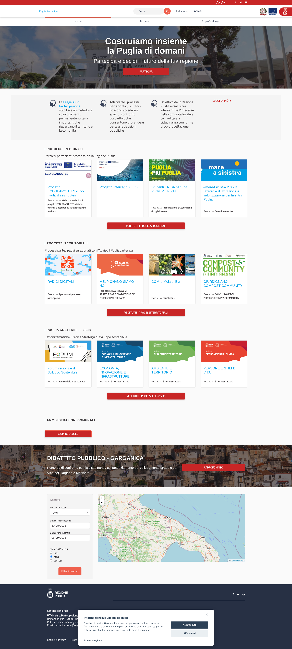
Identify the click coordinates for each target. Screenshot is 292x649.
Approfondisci (213, 467)
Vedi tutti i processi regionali (146, 226)
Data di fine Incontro (60, 532)
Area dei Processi (58, 507)
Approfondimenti (211, 21)
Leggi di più (220, 101)
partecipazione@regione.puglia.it (73, 625)
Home (78, 21)
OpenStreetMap (237, 560)
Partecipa (146, 71)
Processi (145, 21)
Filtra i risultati (70, 571)
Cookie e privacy (56, 640)
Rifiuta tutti (190, 633)
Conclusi (58, 560)
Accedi (198, 11)
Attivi (56, 556)
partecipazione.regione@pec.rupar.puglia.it (77, 622)
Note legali (77, 640)
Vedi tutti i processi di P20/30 (146, 396)
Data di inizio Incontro (60, 520)
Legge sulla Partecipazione (69, 104)
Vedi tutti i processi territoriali (146, 312)
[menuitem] (182, 11)
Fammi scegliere (93, 640)
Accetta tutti (189, 624)
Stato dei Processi (59, 549)
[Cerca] (167, 11)
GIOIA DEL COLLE (68, 434)
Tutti (56, 553)
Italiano (180, 11)
